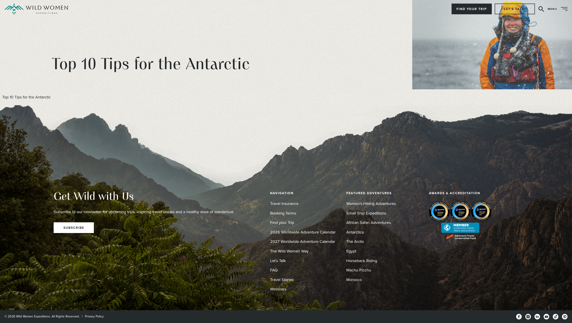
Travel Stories (282, 279)
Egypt (351, 251)
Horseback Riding (361, 260)
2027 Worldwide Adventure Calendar (302, 241)
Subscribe (73, 227)
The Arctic (355, 241)
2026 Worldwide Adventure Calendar (303, 232)
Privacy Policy (94, 316)
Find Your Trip (471, 9)
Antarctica (355, 232)
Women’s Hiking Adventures (371, 203)
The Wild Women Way (289, 251)
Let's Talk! (515, 9)
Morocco (354, 279)
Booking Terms (283, 213)
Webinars (278, 289)
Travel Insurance (284, 203)
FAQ (274, 270)
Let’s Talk (278, 260)
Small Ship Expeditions (366, 213)
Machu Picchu (358, 270)
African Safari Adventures (368, 222)
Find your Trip (282, 222)
